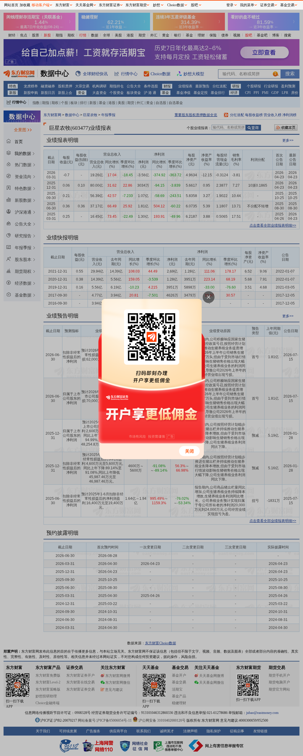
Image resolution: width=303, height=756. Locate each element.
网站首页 (11, 5)
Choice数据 (175, 5)
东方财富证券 (109, 5)
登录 (229, 5)
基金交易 (287, 5)
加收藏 (25, 5)
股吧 (194, 5)
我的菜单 (247, 5)
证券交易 (267, 5)
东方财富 (62, 5)
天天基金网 (84, 5)
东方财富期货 (136, 5)
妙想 (156, 5)
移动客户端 (40, 5)
